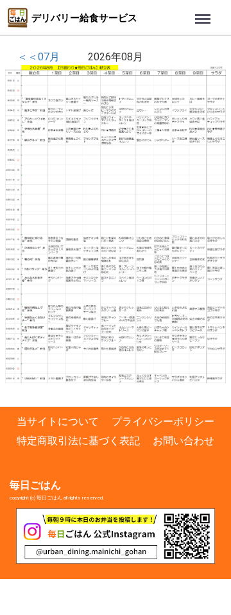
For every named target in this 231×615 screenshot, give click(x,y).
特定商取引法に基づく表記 (78, 441)
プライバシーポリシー (163, 421)
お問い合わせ (183, 441)
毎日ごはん (35, 485)
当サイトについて (58, 421)
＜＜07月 (38, 57)
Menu (172, 12)
